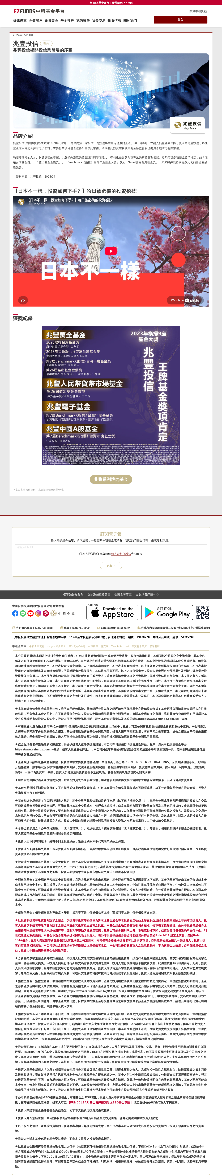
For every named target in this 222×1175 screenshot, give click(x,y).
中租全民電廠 (36, 646)
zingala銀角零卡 (56, 646)
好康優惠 (20, 20)
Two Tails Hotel (120, 646)
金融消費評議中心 (147, 594)
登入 (180, 19)
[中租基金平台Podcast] (46, 613)
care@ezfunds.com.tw (115, 627)
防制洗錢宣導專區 (98, 594)
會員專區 (51, 20)
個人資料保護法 (121, 553)
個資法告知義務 (73, 594)
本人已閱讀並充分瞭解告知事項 (113, 553)
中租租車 (93, 646)
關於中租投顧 (198, 11)
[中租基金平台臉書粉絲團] (15, 613)
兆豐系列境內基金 (111, 479)
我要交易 (98, 20)
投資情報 (114, 20)
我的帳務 (83, 20)
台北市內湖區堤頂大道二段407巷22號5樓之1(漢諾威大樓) (175, 627)
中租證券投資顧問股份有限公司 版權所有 (38, 606)
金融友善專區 (123, 594)
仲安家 (105, 646)
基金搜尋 (67, 20)
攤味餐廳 (155, 646)
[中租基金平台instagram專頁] (38, 613)
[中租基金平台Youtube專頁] (30, 613)
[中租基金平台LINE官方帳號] (23, 613)
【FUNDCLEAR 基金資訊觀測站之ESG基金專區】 (100, 1102)
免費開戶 (35, 20)
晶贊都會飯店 (139, 646)
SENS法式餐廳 (77, 646)
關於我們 (130, 20)
